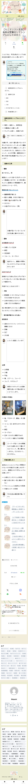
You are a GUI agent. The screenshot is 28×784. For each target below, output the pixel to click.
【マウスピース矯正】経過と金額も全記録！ (18, 530)
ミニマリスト (6, 559)
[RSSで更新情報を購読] (20, 594)
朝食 (7, 98)
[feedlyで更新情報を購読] (7, 594)
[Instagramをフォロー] (20, 590)
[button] (14, 47)
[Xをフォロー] (7, 590)
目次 (13, 83)
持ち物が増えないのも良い (13, 108)
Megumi (14, 699)
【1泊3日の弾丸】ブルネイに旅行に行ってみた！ (18, 539)
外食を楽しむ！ (12, 112)
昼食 (7, 101)
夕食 (7, 104)
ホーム (20, 777)
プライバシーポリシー (7, 777)
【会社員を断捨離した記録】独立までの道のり (18, 547)
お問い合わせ (14, 779)
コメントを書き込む (14, 630)
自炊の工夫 (11, 94)
